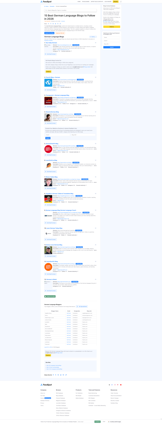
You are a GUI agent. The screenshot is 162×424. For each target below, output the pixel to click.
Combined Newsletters (94, 395)
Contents (63, 21)
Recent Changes (114, 398)
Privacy (42, 403)
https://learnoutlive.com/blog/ (64, 162)
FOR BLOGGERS (85, 1)
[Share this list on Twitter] (51, 23)
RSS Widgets (92, 398)
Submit (48, 138)
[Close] (161, 419)
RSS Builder (91, 403)
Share (45, 23)
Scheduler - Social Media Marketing (97, 405)
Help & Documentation (116, 395)
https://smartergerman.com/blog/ (65, 114)
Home (79, 1)
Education (52, 6)
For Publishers (79, 393)
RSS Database (59, 393)
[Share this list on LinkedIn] (53, 23)
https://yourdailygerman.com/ (64, 45)
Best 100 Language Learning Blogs (54, 365)
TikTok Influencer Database (62, 415)
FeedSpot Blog (114, 403)
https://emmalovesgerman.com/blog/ (66, 247)
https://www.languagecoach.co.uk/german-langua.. (69, 212)
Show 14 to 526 (51, 296)
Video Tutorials (114, 393)
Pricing (116, 1)
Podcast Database (60, 398)
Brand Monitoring (93, 393)
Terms (41, 405)
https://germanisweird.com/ (64, 281)
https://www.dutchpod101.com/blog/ (66, 263)
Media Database (80, 398)
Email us (48, 71)
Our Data (42, 395)
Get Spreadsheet (83, 306)
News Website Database (62, 408)
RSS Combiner (92, 400)
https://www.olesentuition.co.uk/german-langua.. (69, 179)
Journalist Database (61, 403)
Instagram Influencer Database (63, 410)
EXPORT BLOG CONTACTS (97, 1)
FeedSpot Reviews (44, 400)
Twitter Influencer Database (62, 413)
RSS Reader (78, 395)
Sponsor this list (60, 33)
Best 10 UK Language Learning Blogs (54, 369)
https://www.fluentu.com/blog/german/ (66, 79)
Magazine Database (61, 400)
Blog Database (59, 395)
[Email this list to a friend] (58, 23)
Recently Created (115, 400)
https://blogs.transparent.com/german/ (66, 97)
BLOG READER (108, 1)
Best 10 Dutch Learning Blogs (53, 367)
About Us (42, 393)
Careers (45, 398)
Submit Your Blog (49, 33)
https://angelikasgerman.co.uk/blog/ (66, 195)
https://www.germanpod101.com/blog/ (66, 145)
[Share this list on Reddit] (55, 23)
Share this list (48, 375)
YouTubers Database (61, 405)
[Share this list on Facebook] (48, 23)
